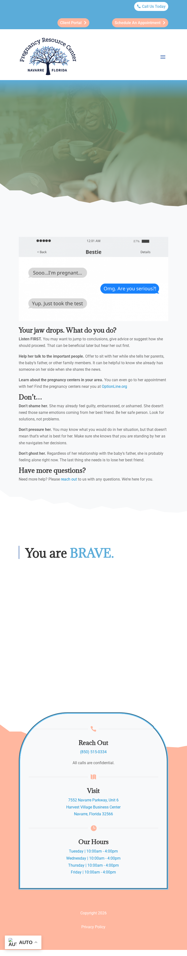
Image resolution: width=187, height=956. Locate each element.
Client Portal (71, 22)
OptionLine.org (114, 386)
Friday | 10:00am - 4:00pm (93, 872)
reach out (69, 479)
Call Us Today (154, 6)
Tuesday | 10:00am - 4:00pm (93, 851)
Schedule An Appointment (137, 22)
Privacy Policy (93, 927)
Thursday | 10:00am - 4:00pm (93, 865)
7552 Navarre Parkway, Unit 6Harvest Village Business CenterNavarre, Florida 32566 (93, 807)
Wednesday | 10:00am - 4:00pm (93, 858)
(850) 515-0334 (93, 752)
